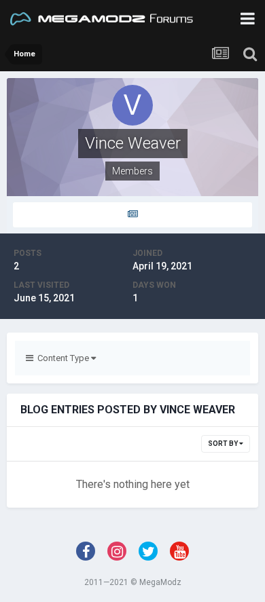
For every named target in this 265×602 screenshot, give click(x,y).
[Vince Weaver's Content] (132, 215)
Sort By (223, 443)
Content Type (62, 358)
